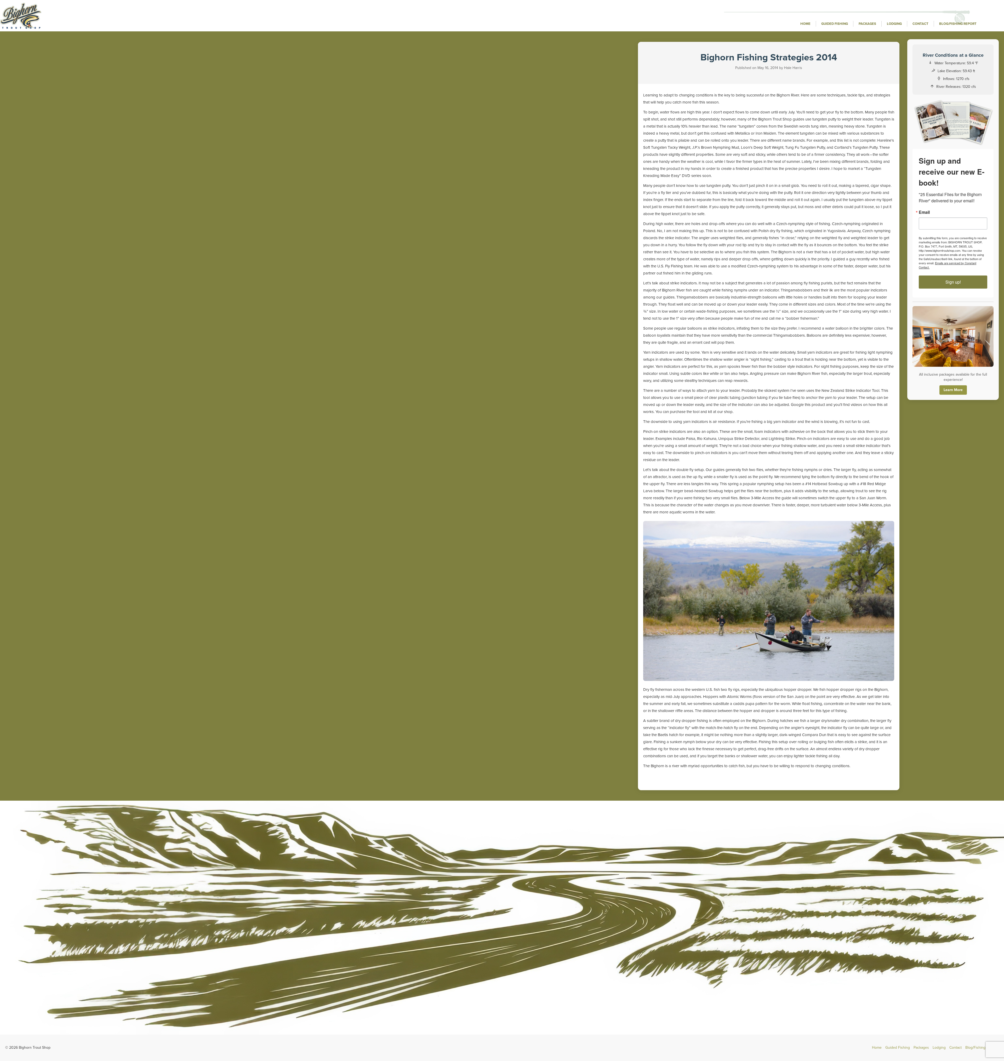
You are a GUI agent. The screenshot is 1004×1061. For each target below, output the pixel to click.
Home (805, 24)
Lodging (894, 24)
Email (924, 212)
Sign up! (953, 282)
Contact (920, 24)
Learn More (953, 390)
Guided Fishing (834, 24)
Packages (867, 24)
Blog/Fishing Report (958, 24)
